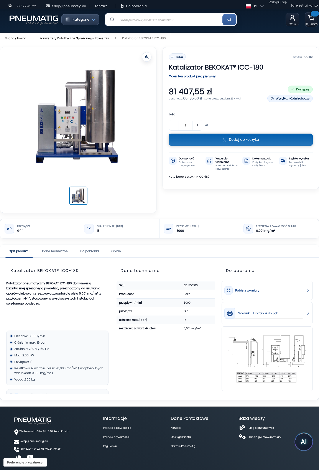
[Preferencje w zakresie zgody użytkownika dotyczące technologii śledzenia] (25, 462)
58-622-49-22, (30, 448)
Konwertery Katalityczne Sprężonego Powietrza (74, 38)
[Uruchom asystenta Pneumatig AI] (303, 441)
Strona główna (15, 38)
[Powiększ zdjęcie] (146, 57)
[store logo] (33, 19)
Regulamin (110, 446)
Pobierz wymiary (247, 290)
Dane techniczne (55, 251)
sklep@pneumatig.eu (69, 6)
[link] (267, 290)
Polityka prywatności (116, 437)
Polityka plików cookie (117, 428)
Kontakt (100, 6)
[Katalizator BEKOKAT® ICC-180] (78, 196)
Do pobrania (136, 6)
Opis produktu (19, 251)
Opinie (116, 251)
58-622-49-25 (51, 448)
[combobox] (171, 19)
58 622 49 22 (26, 6)
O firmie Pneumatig (183, 446)
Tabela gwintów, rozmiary (265, 437)
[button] (254, 6)
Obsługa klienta (181, 437)
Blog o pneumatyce (261, 428)
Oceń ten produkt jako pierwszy (192, 76)
